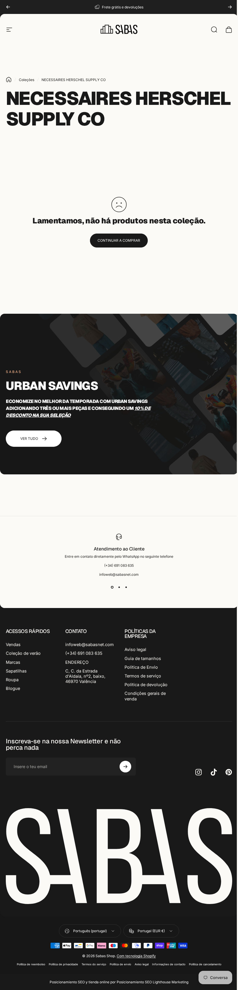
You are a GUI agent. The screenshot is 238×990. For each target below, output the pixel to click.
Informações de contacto (168, 964)
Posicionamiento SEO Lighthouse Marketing (152, 982)
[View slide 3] (125, 587)
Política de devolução (146, 684)
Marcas (13, 662)
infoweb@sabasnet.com (89, 644)
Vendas (13, 644)
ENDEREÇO (77, 662)
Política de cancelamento (205, 964)
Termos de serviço (143, 676)
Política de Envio (141, 667)
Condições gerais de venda (145, 696)
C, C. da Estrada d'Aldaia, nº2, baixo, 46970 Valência (85, 676)
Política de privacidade (63, 964)
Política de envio (120, 964)
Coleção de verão (23, 653)
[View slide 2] (119, 587)
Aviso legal (135, 649)
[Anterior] (8, 7)
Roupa (12, 679)
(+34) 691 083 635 (83, 653)
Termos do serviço (94, 964)
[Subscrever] (125, 766)
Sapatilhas (16, 671)
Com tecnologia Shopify (136, 956)
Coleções (26, 80)
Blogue (13, 688)
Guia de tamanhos (143, 658)
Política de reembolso (31, 964)
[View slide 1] (112, 587)
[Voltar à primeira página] (9, 79)
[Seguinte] (229, 7)
